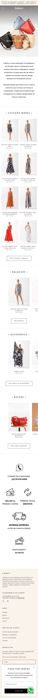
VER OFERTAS (19, 321)
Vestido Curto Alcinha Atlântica (28, 145)
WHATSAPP (21, 598)
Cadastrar (19, 691)
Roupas (4, 612)
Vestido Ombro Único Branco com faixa (28, 247)
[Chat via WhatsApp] (30, 690)
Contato (5, 640)
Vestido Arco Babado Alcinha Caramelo (10, 213)
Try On (4, 621)
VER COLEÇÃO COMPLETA (19, 258)
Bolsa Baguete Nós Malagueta (19, 435)
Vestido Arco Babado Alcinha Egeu (10, 179)
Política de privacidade (10, 632)
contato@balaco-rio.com (10, 596)
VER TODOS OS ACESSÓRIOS (19, 383)
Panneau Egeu (19, 371)
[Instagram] (8, 601)
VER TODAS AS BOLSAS (19, 446)
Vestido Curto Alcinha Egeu (9, 145)
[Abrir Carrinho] (35, 8)
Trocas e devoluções (9, 638)
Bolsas (4, 615)
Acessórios (6, 618)
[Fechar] (34, 667)
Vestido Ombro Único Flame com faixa (10, 247)
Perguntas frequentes (9, 635)
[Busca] (32, 8)
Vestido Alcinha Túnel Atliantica (28, 213)
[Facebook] (3, 601)
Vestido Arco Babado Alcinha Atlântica (28, 179)
